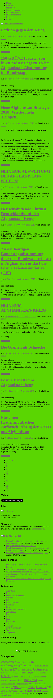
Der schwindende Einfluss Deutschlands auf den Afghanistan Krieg (23, 214)
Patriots (4, 680)
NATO (6, 676)
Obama (21, 677)
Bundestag (27, 665)
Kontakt (9, 5)
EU (15, 669)
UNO (3, 691)
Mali (8, 618)
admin (3, 39)
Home (8, 3)
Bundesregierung (10, 665)
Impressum (10, 8)
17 (7, 488)
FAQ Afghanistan (13, 12)
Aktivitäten (10, 591)
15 (7, 483)
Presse (8, 607)
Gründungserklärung (14, 10)
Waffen (14, 691)
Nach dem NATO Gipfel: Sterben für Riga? (24, 569)
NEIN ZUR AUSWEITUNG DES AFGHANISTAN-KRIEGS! (25, 176)
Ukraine (9, 598)
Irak (7, 600)
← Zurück (10, 460)
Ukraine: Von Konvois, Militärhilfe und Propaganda (27, 552)
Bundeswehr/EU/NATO (16, 609)
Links (8, 19)
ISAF (3, 673)
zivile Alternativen (13, 628)
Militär (43, 672)
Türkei (31, 687)
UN (49, 687)
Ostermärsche (30, 676)
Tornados (24, 687)
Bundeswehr (41, 665)
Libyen (9, 616)
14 (7, 481)
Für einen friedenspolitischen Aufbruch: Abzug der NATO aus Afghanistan (26, 424)
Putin (20, 680)
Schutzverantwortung (8, 684)
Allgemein (10, 632)
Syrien (8, 623)
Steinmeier (6, 687)
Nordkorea (10, 621)
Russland (10, 605)
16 (7, 486)
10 (7, 472)
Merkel (36, 673)
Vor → (9, 490)
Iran (7, 614)
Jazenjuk (9, 673)
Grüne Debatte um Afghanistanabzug (17, 382)
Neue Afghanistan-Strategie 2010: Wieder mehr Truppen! (25, 112)
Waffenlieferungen (30, 690)
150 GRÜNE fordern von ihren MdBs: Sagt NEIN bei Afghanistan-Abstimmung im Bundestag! (25, 65)
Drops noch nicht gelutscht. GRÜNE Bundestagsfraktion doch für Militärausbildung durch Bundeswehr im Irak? (27, 548)
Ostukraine (41, 676)
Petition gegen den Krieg (23, 30)
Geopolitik (21, 670)
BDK (31, 661)
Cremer (6, 669)
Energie (9, 593)
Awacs (24, 662)
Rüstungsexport (12, 602)
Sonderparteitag (37, 683)
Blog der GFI (15, 536)
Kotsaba (22, 673)
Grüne (38, 669)
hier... (48, 642)
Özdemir (45, 691)
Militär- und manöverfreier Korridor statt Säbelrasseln (28, 572)
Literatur (9, 17)
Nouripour (14, 677)
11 (7, 474)
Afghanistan (11, 612)
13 (7, 479)
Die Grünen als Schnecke (23, 347)
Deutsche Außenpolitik (15, 595)
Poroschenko (12, 681)
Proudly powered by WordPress (14, 693)
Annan (19, 662)
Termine (9, 630)
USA (8, 690)
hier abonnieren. (38, 529)
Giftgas (29, 669)
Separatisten (22, 683)
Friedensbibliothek (13, 15)
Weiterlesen (5, 52)
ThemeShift (6, 696)
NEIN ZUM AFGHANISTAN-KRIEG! (24, 307)
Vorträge (9, 625)
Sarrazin (40, 681)
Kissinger (15, 673)
